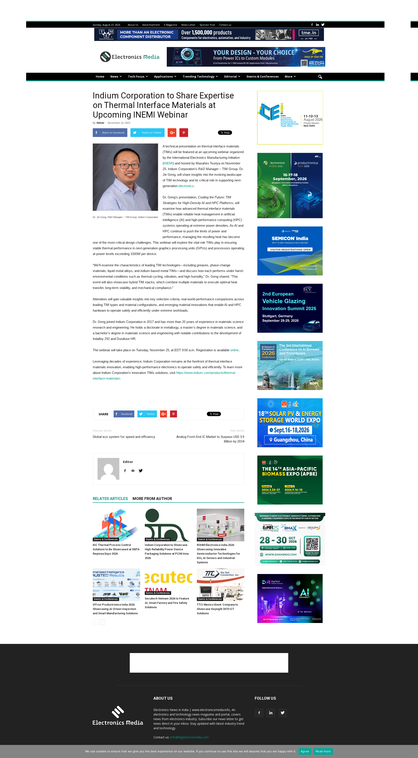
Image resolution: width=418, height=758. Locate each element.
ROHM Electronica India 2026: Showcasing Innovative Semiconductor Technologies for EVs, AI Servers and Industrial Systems (218, 553)
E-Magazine (170, 24)
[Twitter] (322, 25)
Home (100, 76)
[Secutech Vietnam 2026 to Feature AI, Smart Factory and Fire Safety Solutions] (168, 581)
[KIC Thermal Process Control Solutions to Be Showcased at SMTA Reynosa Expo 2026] (116, 525)
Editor (100, 122)
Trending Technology (198, 76)
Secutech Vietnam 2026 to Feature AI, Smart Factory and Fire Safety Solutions (167, 603)
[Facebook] (312, 25)
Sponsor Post (207, 24)
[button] (320, 77)
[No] (412, 751)
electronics (186, 186)
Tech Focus (136, 76)
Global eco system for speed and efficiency (124, 437)
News (114, 76)
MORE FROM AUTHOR (152, 498)
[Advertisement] (168, 393)
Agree (305, 751)
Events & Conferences (263, 76)
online (234, 350)
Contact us (225, 24)
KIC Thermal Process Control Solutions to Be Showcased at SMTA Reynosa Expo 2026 (116, 549)
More (288, 76)
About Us (133, 24)
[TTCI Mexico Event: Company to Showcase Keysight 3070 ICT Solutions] (220, 584)
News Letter (188, 24)
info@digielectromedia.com (189, 737)
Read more (323, 751)
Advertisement (151, 24)
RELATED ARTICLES (110, 498)
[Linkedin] (317, 25)
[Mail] (134, 471)
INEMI (168, 163)
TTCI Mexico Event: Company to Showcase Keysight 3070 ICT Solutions (217, 609)
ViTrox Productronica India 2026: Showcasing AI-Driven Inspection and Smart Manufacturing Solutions (115, 609)
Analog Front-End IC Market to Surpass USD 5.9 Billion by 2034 (210, 439)
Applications (163, 76)
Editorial (230, 76)
